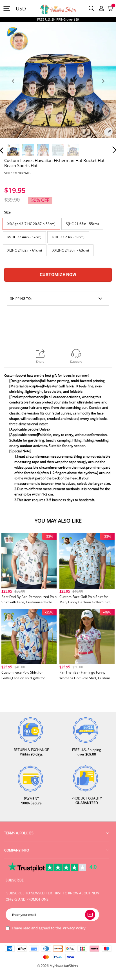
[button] (13, 87)
